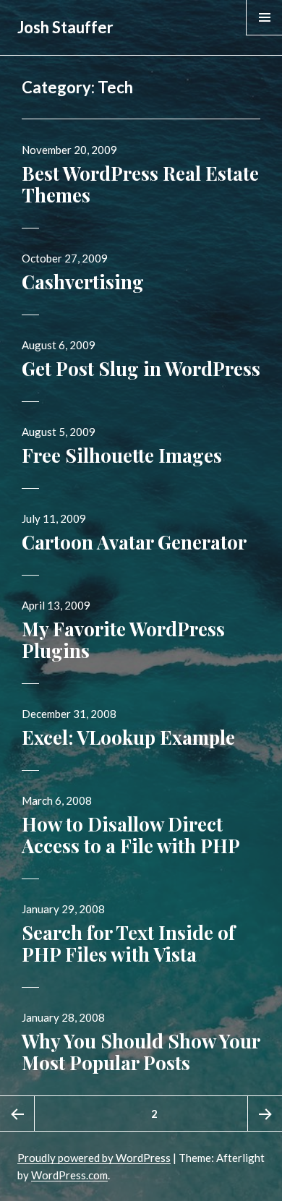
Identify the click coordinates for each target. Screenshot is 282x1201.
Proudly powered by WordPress (94, 1157)
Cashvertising (83, 281)
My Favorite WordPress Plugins (123, 639)
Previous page (17, 1113)
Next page (264, 1113)
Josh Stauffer (65, 27)
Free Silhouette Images (122, 455)
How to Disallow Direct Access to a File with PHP (131, 834)
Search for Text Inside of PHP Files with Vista (128, 943)
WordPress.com (69, 1174)
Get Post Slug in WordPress (141, 368)
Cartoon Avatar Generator (134, 542)
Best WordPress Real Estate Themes (140, 184)
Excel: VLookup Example (128, 737)
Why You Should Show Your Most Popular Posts (141, 1051)
